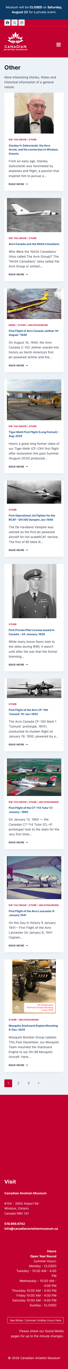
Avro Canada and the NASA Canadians (34, 244)
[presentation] (34, 113)
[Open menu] (58, 44)
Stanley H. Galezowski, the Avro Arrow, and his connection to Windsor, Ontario (33, 149)
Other (33, 139)
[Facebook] (7, 23)
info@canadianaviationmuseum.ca (31, 1228)
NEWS (12, 325)
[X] (14, 23)
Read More (18, 184)
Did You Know (17, 139)
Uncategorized (38, 325)
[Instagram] (21, 23)
